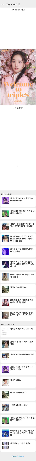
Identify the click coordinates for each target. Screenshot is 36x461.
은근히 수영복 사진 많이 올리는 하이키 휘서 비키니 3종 (22, 314)
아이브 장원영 (16, 380)
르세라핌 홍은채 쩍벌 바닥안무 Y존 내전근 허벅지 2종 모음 (22, 433)
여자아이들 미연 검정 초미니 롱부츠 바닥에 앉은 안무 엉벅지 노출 (22, 264)
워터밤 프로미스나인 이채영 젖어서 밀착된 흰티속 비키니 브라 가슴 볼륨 (22, 238)
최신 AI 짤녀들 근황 (18, 287)
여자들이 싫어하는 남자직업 (21, 329)
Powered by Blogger (18, 456)
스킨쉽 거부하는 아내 (19, 405)
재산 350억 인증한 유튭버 (20, 443)
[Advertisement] (18, 29)
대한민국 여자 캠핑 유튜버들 (22, 354)
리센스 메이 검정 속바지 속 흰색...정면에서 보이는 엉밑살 (22, 225)
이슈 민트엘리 (13, 4)
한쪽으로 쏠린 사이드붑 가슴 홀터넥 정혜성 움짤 (22, 301)
